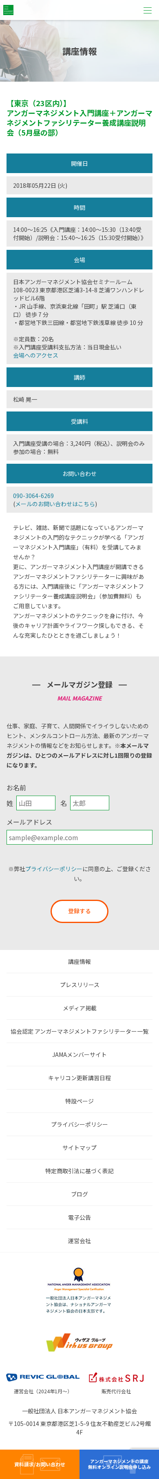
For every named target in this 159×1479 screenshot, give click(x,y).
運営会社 (79, 1241)
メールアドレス (29, 822)
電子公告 (79, 1217)
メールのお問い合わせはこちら (55, 504)
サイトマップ (79, 1147)
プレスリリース (79, 985)
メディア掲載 (80, 1008)
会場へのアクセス (35, 355)
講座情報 (79, 961)
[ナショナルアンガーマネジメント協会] (79, 1269)
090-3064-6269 (33, 496)
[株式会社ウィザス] (79, 1335)
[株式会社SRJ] (116, 1372)
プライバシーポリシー (53, 869)
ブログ (79, 1194)
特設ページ (79, 1101)
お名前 (16, 787)
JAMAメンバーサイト (79, 1054)
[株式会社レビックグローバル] (43, 1372)
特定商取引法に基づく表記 (79, 1171)
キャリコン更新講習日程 (79, 1078)
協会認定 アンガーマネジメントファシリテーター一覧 (79, 1031)
